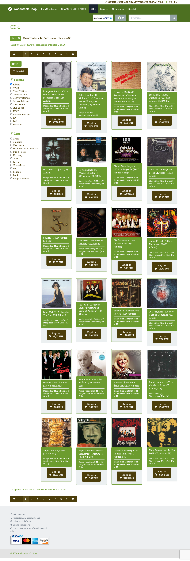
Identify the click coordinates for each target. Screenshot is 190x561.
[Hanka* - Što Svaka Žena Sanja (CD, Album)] (126, 364)
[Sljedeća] (73, 54)
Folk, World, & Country (25, 148)
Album (36, 37)
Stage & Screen (20, 178)
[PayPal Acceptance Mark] (29, 539)
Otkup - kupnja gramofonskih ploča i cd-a (28, 529)
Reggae (16, 171)
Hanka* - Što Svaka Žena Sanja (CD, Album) (126, 384)
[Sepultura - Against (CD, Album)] (56, 432)
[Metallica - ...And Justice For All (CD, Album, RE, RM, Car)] (162, 76)
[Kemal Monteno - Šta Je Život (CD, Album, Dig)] (91, 363)
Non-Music (19, 165)
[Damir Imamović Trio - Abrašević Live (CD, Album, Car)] (162, 364)
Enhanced (18, 107)
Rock (15, 175)
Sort (16, 63)
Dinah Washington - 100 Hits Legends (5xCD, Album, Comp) (126, 169)
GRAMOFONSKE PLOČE (73, 8)
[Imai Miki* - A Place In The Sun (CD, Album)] (56, 293)
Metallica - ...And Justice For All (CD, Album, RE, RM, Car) (160, 97)
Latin (15, 161)
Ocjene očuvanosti (21, 524)
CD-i (93, 8)
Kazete (104, 8)
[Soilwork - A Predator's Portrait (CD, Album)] (126, 293)
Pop (14, 168)
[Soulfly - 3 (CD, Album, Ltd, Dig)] (56, 221)
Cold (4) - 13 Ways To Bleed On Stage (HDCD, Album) (161, 172)
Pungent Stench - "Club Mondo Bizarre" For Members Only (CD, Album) (56, 96)
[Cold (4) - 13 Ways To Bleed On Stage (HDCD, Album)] (162, 151)
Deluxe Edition (20, 101)
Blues (15, 138)
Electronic (18, 145)
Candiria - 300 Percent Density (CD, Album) (91, 242)
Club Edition (19, 91)
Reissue (17, 124)
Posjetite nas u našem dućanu (26, 517)
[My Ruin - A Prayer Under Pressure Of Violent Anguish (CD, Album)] (91, 290)
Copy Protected (21, 97)
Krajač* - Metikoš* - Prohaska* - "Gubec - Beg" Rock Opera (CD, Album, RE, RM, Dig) (125, 97)
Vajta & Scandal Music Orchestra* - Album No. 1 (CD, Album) (91, 453)
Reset (15, 38)
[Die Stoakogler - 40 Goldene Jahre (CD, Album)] (126, 222)
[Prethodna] (13, 54)
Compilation (19, 94)
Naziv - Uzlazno (59, 37)
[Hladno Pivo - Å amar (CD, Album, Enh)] (56, 364)
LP (14, 117)
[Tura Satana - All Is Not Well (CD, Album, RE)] (162, 432)
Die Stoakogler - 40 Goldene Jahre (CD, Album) (124, 243)
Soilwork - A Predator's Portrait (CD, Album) (126, 312)
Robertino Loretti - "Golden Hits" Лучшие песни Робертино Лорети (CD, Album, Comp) (91, 101)
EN (175, 2)
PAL (14, 121)
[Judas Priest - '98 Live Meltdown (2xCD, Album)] (162, 222)
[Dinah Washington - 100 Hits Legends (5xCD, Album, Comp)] (126, 150)
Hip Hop (17, 155)
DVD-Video (18, 104)
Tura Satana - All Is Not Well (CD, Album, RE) (162, 452)
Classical (17, 141)
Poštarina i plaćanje (21, 521)
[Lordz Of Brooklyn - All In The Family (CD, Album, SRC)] (126, 432)
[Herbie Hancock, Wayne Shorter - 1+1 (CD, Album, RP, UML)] (91, 151)
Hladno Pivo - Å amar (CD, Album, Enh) (55, 384)
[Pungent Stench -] (56, 75)
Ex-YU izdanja (49, 8)
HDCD (15, 111)
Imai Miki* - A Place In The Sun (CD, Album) (56, 313)
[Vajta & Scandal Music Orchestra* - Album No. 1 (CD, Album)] (91, 432)
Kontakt (132, 8)
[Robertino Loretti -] (91, 76)
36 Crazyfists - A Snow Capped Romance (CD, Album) (161, 314)
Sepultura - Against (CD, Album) (54, 452)
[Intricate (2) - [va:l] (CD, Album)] (56, 151)
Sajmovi (119, 8)
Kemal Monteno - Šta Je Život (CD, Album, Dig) (90, 382)
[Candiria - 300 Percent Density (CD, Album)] (91, 222)
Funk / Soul (19, 151)
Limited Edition (21, 114)
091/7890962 (18, 514)
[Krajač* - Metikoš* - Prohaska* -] (126, 75)
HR (170, 2)
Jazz (15, 158)
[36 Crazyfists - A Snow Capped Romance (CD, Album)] (162, 293)
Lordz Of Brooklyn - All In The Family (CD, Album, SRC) (127, 453)
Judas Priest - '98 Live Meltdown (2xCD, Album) (161, 244)
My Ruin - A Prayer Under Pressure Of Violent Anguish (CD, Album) (90, 309)
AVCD (15, 87)
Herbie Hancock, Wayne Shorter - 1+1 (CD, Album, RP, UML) (90, 172)
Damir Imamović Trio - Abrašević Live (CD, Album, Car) (161, 385)
